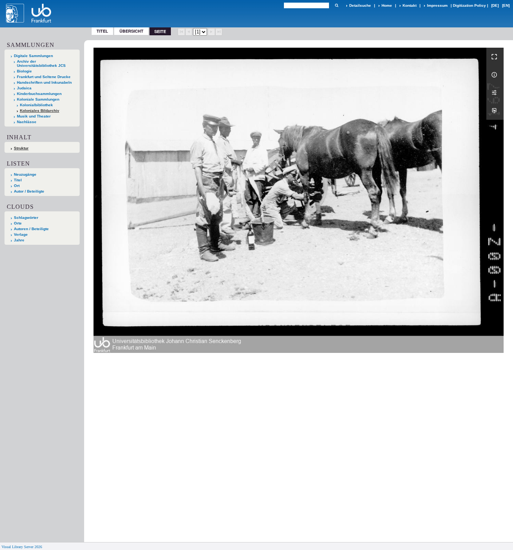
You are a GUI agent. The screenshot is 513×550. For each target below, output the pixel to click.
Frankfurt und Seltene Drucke (44, 77)
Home (387, 5)
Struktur (21, 148)
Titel (102, 31)
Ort (17, 186)
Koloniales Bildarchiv (39, 110)
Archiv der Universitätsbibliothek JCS (41, 63)
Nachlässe (26, 122)
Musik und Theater (34, 116)
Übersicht (131, 31)
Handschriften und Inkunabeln (44, 82)
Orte (18, 223)
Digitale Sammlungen (33, 56)
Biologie (24, 71)
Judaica (24, 88)
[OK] (336, 5)
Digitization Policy (469, 5)
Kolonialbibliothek (36, 105)
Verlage (21, 234)
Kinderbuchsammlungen (39, 94)
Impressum (437, 5)
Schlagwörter (26, 217)
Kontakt (409, 5)
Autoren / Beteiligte (31, 229)
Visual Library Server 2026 (22, 547)
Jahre (19, 240)
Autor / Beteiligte (29, 191)
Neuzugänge (25, 174)
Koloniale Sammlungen (38, 99)
